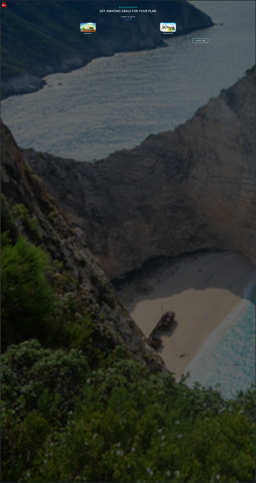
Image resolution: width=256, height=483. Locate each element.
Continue (198, 41)
